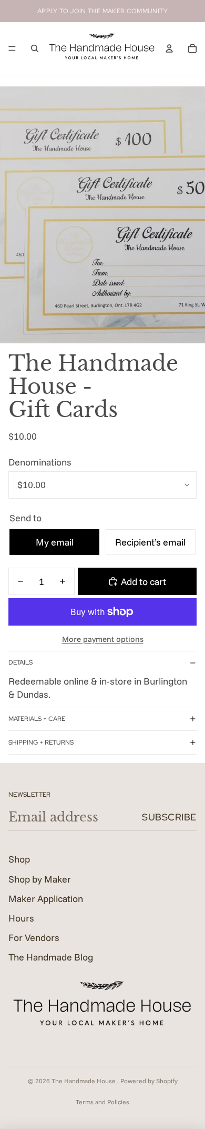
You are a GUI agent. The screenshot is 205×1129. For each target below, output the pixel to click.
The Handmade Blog (50, 957)
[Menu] (12, 48)
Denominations (39, 462)
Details (20, 662)
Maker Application (45, 899)
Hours (21, 918)
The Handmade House (84, 1081)
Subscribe (169, 817)
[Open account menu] (169, 48)
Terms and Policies (102, 1102)
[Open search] (34, 48)
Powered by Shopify (149, 1081)
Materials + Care (36, 719)
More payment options (103, 639)
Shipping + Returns (41, 742)
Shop (19, 859)
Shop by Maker (39, 879)
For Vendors (33, 938)
